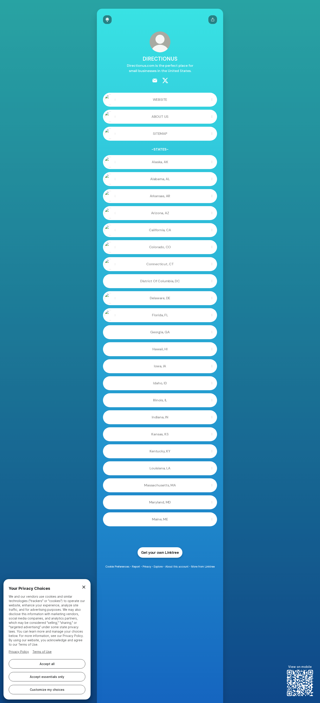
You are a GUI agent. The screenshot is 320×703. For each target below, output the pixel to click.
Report (136, 566)
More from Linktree (203, 566)
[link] (155, 80)
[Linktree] (107, 19)
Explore (158, 566)
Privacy (147, 566)
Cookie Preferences (117, 566)
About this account (177, 566)
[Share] (211, 99)
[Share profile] (212, 19)
